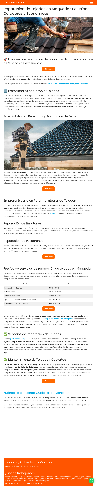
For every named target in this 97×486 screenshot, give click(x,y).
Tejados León (16, 481)
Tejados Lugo (32, 479)
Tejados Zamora (39, 477)
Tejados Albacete (65, 477)
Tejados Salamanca (61, 479)
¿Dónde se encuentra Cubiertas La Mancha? (36, 393)
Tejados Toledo (52, 477)
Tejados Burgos (78, 477)
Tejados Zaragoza (42, 481)
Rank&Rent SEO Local (34, 483)
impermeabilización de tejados (59, 319)
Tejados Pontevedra (46, 479)
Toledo (53, 213)
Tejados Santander (11, 477)
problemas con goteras (20, 339)
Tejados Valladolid (26, 477)
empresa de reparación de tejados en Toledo (68, 84)
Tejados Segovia (75, 479)
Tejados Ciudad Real (19, 479)
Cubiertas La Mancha (14, 2)
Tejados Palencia (28, 481)
